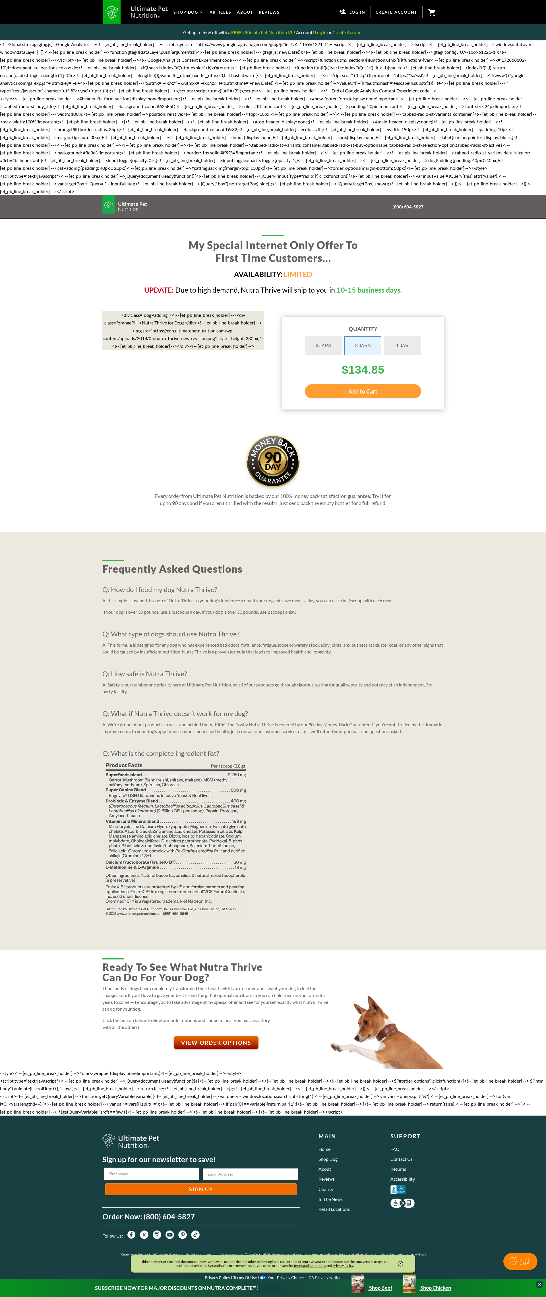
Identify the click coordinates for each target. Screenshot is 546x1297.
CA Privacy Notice (325, 1277)
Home (324, 1149)
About (324, 1169)
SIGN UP (201, 1189)
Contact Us (401, 1159)
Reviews (326, 1179)
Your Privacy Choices (286, 1277)
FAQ (395, 1149)
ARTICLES (220, 12)
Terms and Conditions (309, 1265)
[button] (520, 1261)
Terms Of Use (245, 1277)
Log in (320, 32)
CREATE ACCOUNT (396, 12)
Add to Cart (362, 391)
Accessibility (402, 1179)
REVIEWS (269, 12)
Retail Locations (334, 1209)
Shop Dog (328, 1159)
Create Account (347, 32)
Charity (325, 1189)
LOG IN (357, 12)
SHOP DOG (185, 12)
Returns (398, 1169)
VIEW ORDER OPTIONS (216, 1042)
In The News (330, 1199)
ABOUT (245, 12)
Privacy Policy (217, 1277)
